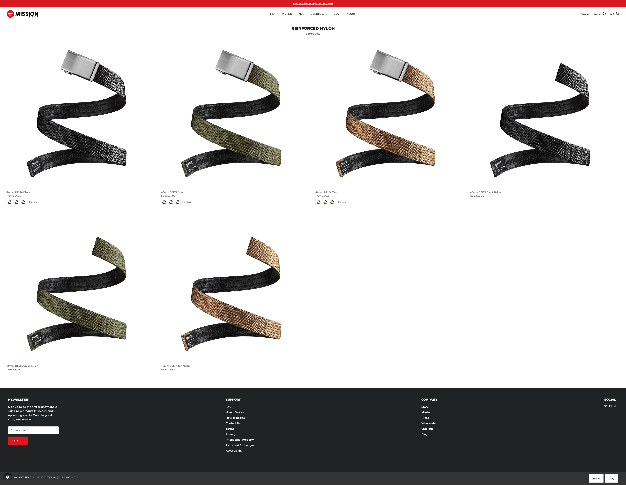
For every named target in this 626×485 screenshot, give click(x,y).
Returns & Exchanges (240, 445)
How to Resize (235, 417)
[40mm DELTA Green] (236, 114)
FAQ (228, 406)
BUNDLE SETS (319, 13)
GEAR (337, 13)
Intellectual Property (240, 439)
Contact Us (233, 423)
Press (425, 417)
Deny (611, 478)
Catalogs (427, 428)
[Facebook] (610, 406)
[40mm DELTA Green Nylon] (81, 288)
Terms (230, 428)
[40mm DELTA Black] (81, 114)
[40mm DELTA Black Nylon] (545, 114)
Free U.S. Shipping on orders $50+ (313, 3)
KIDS (301, 13)
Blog (424, 434)
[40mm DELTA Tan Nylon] (236, 288)
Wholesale (428, 423)
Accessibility (234, 450)
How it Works (235, 412)
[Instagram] (615, 406)
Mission (426, 412)
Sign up (17, 440)
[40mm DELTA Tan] (390, 114)
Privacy (231, 434)
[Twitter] (605, 406)
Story (424, 406)
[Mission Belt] (22, 14)
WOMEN (287, 13)
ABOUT (351, 13)
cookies (37, 477)
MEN (273, 13)
